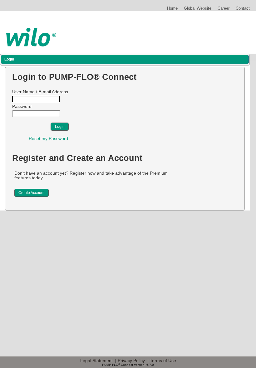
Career (223, 8)
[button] (59, 127)
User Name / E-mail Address (40, 92)
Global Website (197, 8)
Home (172, 8)
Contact (243, 8)
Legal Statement (96, 360)
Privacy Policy (131, 360)
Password (22, 106)
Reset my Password (48, 138)
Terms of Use (163, 360)
